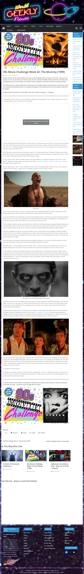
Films (25, 540)
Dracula (51, 161)
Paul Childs (16, 75)
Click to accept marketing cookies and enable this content (36, 122)
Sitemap (67, 543)
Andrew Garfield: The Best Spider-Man (77, 41)
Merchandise (21, 30)
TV (24, 556)
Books (25, 535)
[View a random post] (80, 28)
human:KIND (48, 532)
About (9, 26)
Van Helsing (46, 147)
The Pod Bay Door (49, 538)
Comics (26, 538)
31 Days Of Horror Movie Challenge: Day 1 (77, 73)
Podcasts (26, 548)
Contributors (68, 532)
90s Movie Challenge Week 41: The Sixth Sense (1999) (16, 441)
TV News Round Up (49, 548)
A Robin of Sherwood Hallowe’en (11, 465)
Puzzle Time (47, 540)
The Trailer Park (48, 545)
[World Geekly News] (42, 1)
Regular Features (28, 551)
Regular (58, 26)
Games (25, 543)
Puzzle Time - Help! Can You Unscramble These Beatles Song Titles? (77, 56)
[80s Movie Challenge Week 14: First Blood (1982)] (36, 451)
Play (40, 26)
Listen (33, 26)
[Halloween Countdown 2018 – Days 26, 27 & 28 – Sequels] (59, 451)
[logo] (11, 559)
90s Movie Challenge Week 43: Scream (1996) (57, 441)
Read (25, 26)
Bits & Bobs (50, 26)
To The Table (47, 543)
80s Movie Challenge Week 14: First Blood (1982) (34, 466)
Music (25, 545)
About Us (67, 535)
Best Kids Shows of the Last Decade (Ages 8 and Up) (77, 79)
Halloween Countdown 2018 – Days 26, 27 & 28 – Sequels (59, 466)
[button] (11, 26)
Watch (17, 26)
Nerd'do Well (47, 535)
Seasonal (10, 30)
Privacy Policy (69, 540)
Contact (67, 538)
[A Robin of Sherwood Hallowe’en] (12, 451)
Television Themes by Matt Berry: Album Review (77, 47)
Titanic (10, 147)
